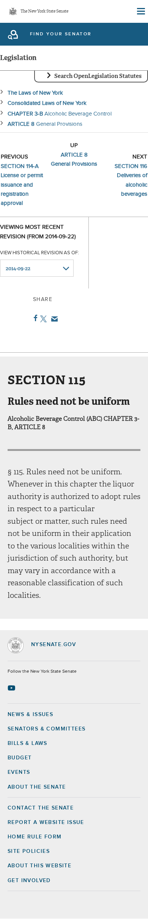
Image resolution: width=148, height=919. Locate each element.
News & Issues (30, 714)
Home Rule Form (35, 837)
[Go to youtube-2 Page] (12, 688)
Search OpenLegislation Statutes (98, 76)
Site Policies (29, 851)
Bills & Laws (27, 743)
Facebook (34, 318)
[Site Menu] (140, 11)
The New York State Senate (44, 12)
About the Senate (37, 787)
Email (53, 318)
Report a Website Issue (46, 822)
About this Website (39, 865)
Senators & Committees (46, 729)
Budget (19, 758)
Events (19, 772)
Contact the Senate (41, 808)
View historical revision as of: (39, 252)
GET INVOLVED (29, 880)
